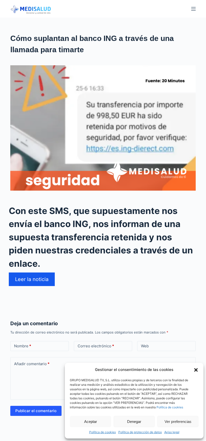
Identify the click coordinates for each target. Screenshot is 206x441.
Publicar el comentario (36, 410)
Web (145, 346)
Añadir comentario (31, 363)
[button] (195, 369)
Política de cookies (170, 407)
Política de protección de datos (140, 432)
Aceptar (90, 421)
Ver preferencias (178, 421)
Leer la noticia (31, 279)
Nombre (22, 346)
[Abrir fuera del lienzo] (193, 9)
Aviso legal (171, 432)
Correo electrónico (96, 346)
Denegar (134, 421)
